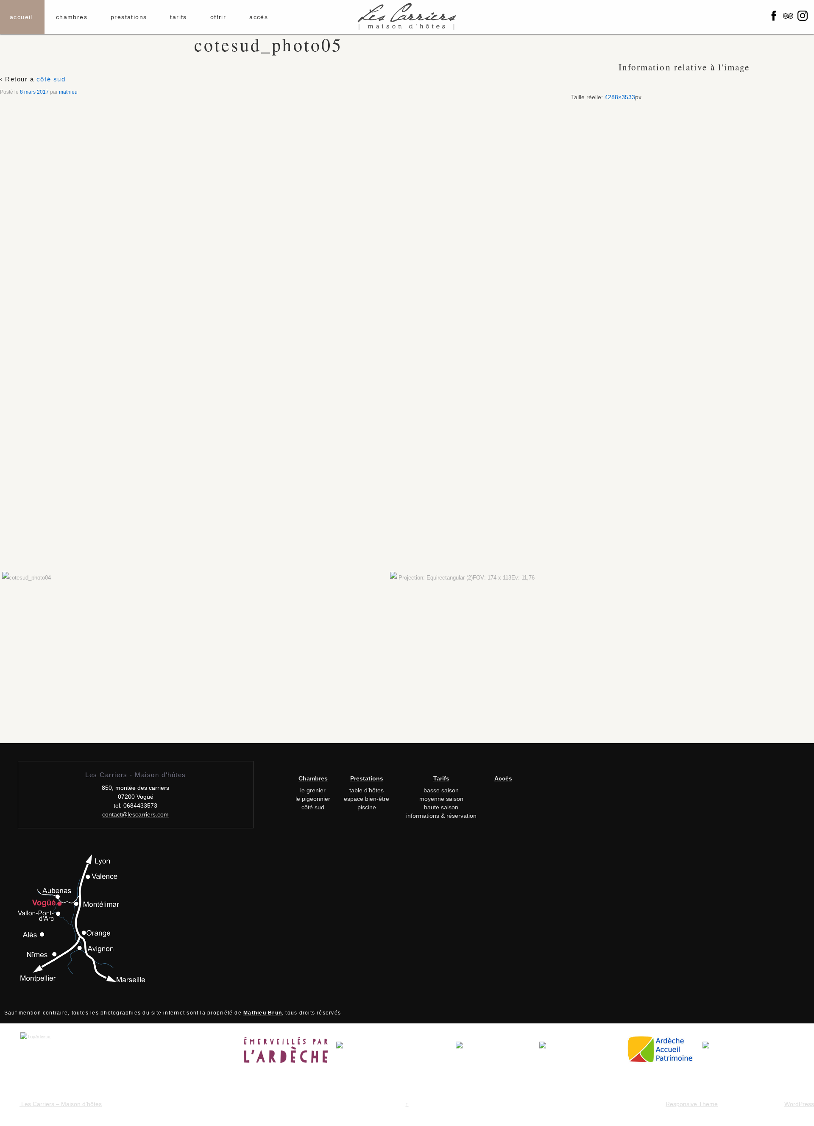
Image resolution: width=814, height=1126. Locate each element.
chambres (71, 17)
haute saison (441, 807)
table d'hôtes (366, 790)
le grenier (313, 790)
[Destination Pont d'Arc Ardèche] (396, 1052)
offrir (218, 17)
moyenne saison (441, 798)
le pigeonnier (312, 798)
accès (258, 17)
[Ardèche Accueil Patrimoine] (663, 1052)
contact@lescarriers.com (135, 814)
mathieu (68, 92)
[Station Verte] (582, 1052)
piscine (366, 807)
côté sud (50, 79)
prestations (129, 17)
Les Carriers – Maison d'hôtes (61, 1104)
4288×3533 (620, 97)
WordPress (799, 1104)
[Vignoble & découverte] (723, 1052)
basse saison (441, 790)
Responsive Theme (692, 1104)
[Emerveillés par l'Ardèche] (290, 1052)
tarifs (178, 17)
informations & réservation (441, 815)
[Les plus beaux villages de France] (497, 1052)
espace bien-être (366, 798)
